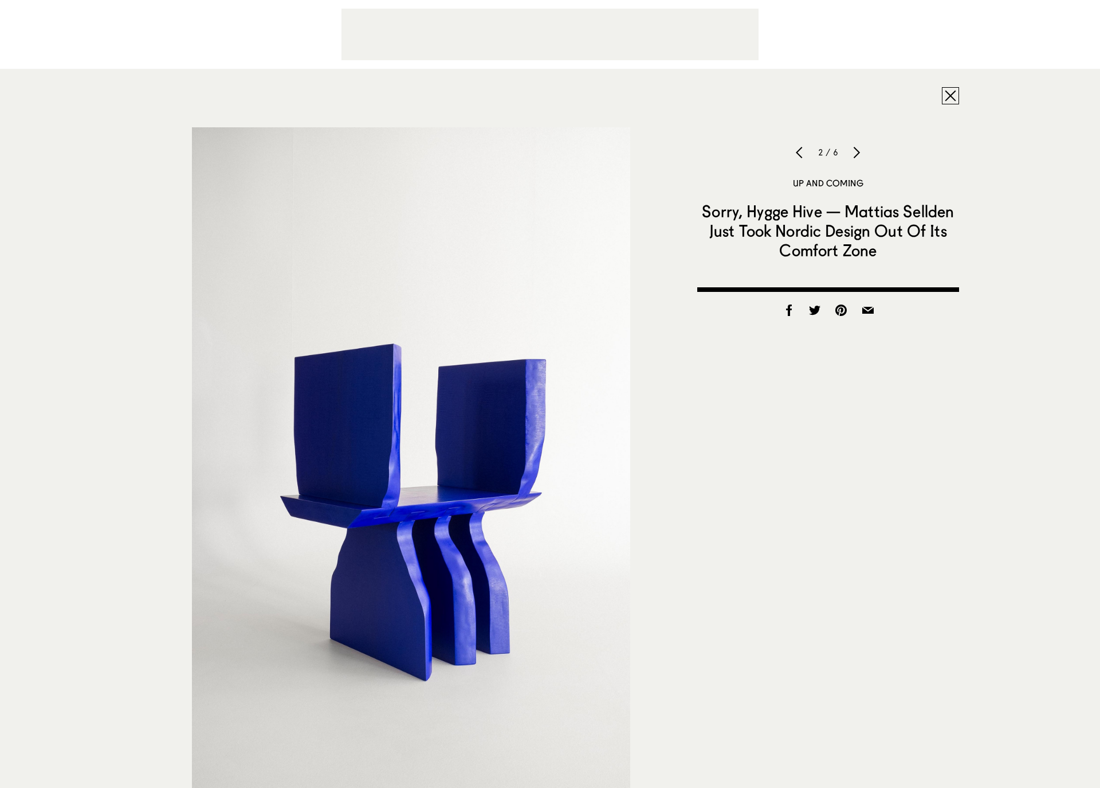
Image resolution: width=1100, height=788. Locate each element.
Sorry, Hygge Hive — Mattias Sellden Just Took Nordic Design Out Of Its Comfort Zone (828, 230)
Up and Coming (828, 183)
